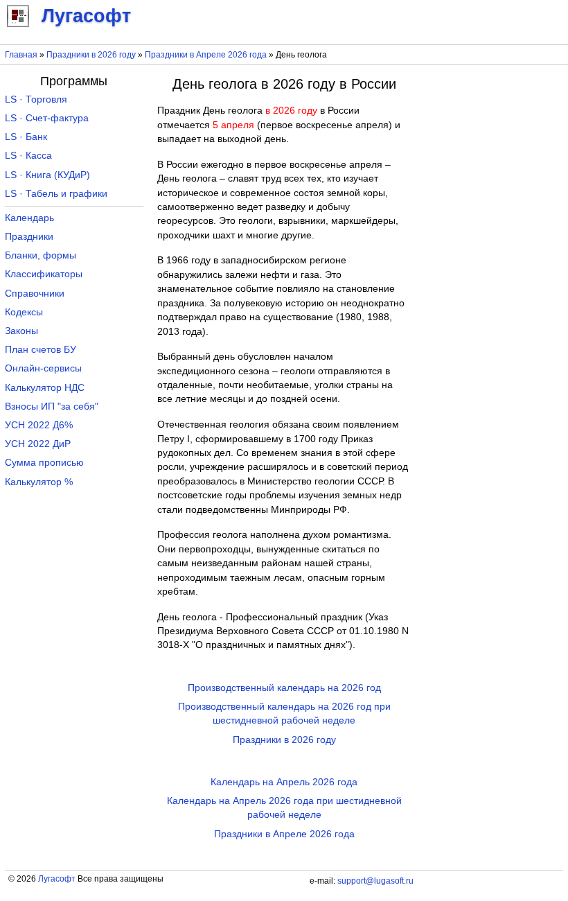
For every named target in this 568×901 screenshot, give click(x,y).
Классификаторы (43, 274)
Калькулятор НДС (45, 388)
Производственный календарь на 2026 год (284, 688)
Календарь (29, 218)
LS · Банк (26, 137)
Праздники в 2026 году (91, 55)
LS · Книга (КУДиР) (47, 175)
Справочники (34, 293)
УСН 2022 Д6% (39, 425)
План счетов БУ (40, 349)
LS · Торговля (36, 99)
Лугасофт (57, 879)
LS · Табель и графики (56, 194)
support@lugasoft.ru (375, 881)
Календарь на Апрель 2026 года (284, 782)
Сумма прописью (44, 462)
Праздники (29, 236)
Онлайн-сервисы (43, 368)
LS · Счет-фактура (47, 118)
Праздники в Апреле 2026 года (206, 55)
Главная (21, 55)
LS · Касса (28, 155)
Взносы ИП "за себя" (51, 406)
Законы (21, 331)
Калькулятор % (39, 482)
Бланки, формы (40, 255)
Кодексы (24, 312)
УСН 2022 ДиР (38, 444)
